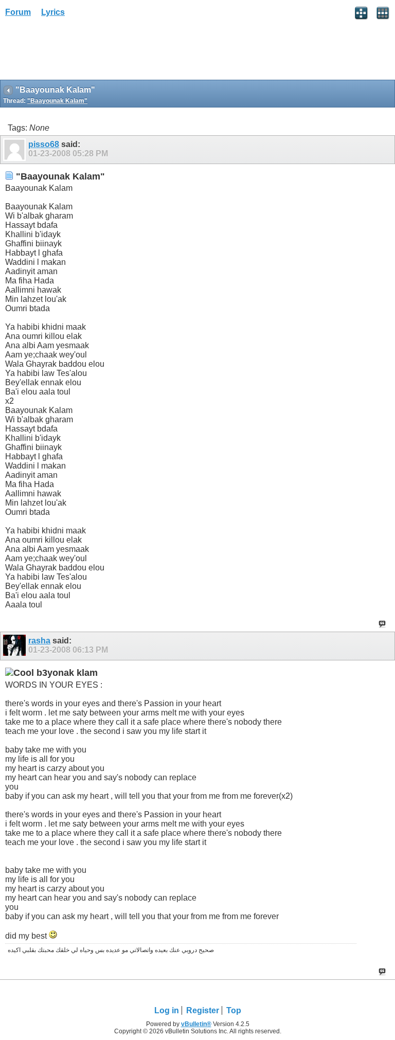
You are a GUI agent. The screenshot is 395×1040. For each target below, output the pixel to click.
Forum (18, 12)
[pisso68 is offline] (15, 149)
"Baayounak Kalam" (57, 100)
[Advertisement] (82, 52)
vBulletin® (196, 1024)
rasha (39, 640)
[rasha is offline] (15, 646)
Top (233, 1010)
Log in (166, 1010)
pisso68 (43, 144)
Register (202, 1010)
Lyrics (53, 12)
